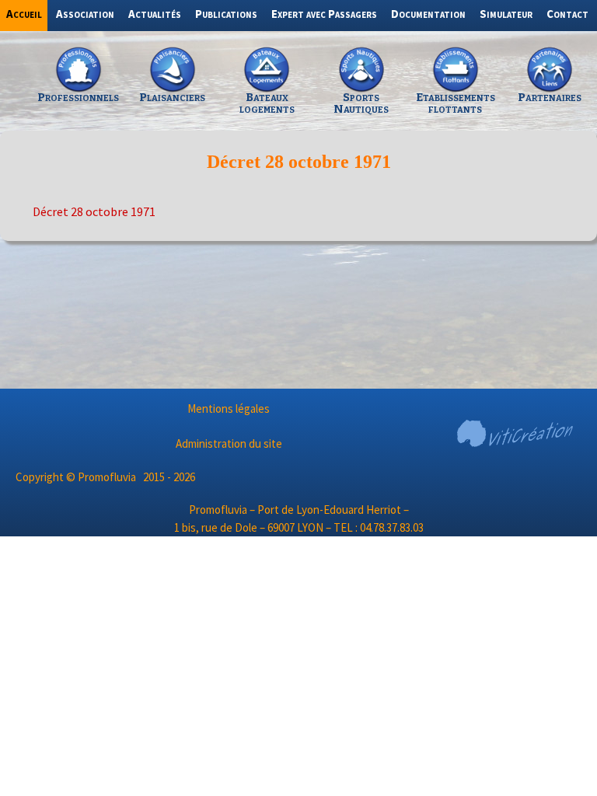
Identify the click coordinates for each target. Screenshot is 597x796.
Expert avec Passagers (324, 13)
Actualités (154, 13)
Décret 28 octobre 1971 (94, 211)
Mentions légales (228, 408)
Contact (567, 13)
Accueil (24, 13)
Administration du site (229, 443)
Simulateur (506, 13)
